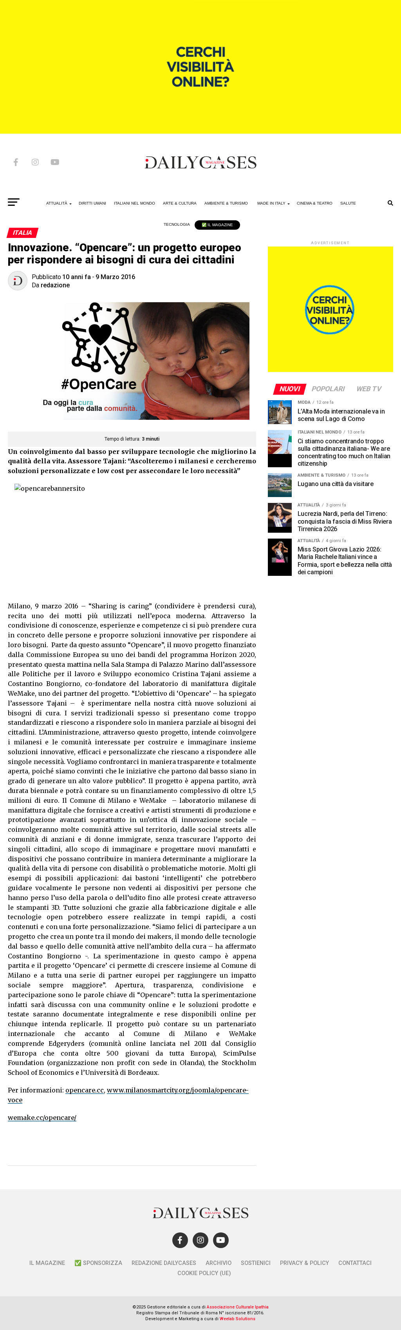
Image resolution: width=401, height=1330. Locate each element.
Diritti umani (92, 203)
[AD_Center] (200, 131)
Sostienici (256, 1263)
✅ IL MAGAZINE (217, 225)
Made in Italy (271, 203)
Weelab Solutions (237, 1318)
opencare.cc (84, 1090)
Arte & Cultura (180, 203)
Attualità (56, 203)
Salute (348, 203)
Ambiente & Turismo (226, 203)
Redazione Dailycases (164, 1263)
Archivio (218, 1263)
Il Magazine (47, 1263)
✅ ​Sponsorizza (98, 1263)
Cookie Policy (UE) (204, 1273)
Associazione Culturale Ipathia (238, 1307)
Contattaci (355, 1263)
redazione (55, 285)
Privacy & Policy (304, 1263)
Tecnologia (177, 224)
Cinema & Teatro (314, 203)
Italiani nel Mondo (134, 203)
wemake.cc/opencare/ (42, 1117)
